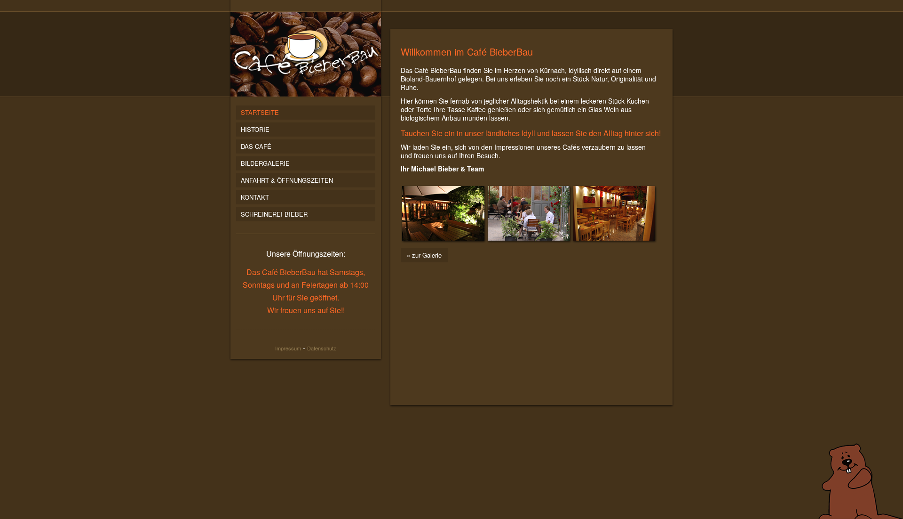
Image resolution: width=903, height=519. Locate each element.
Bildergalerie (265, 163)
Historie (255, 129)
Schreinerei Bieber (274, 214)
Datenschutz (321, 348)
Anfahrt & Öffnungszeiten (287, 180)
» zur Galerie (424, 255)
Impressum (288, 348)
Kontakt (255, 197)
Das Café (256, 146)
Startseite (260, 112)
